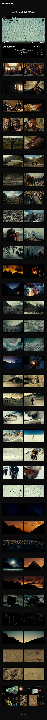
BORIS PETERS (7, 3)
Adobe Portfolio (25, 717)
